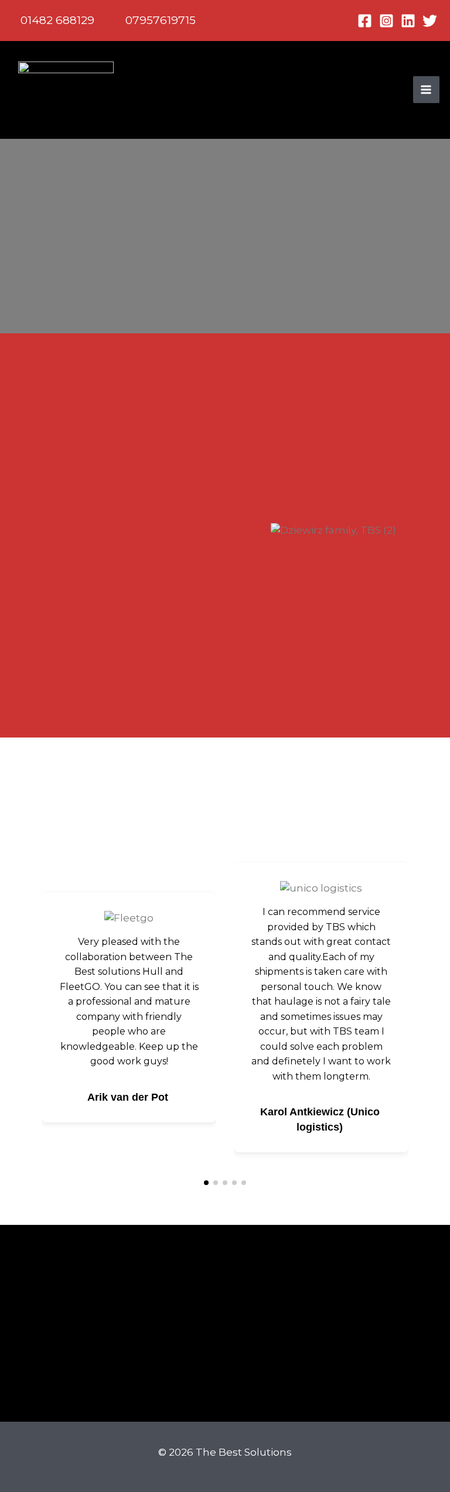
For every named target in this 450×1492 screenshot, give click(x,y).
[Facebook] (364, 20)
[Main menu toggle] (426, 89)
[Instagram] (386, 20)
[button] (238, 538)
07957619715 (160, 20)
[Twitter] (429, 20)
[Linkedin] (408, 20)
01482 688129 (57, 20)
